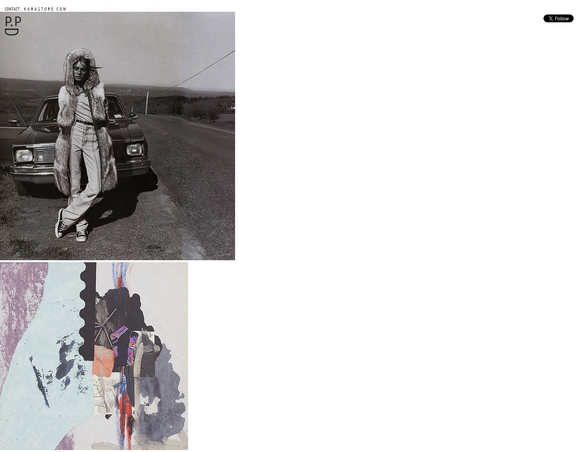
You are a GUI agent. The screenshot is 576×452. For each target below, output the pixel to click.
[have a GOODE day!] (13, 34)
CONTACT (12, 8)
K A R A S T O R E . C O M (44, 8)
